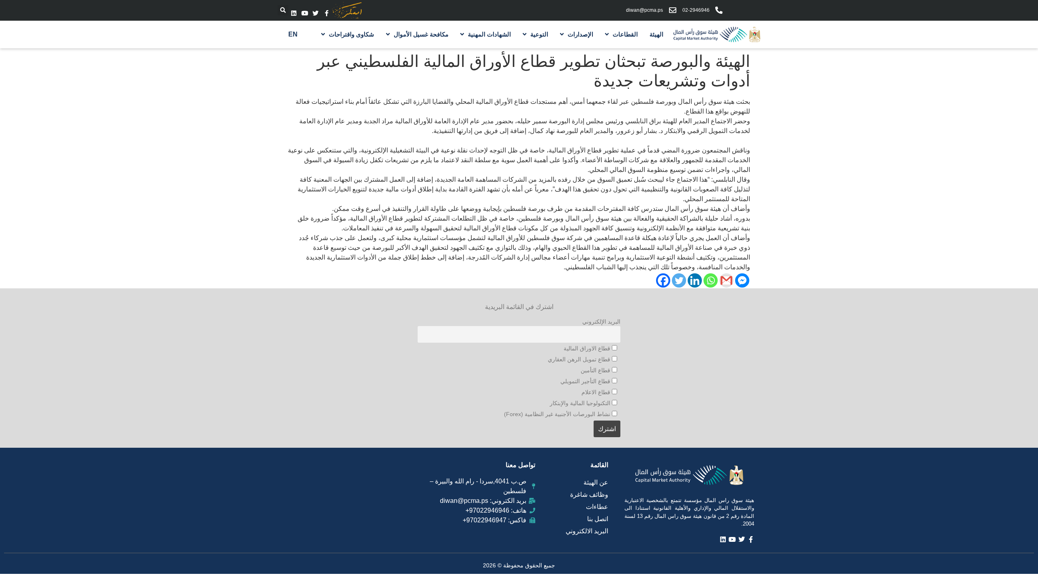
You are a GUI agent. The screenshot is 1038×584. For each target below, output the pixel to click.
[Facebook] (663, 280)
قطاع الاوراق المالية (588, 348)
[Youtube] (304, 13)
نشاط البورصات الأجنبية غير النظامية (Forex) (558, 414)
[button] (283, 10)
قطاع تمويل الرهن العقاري (580, 359)
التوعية (539, 34)
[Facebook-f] (326, 13)
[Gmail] (726, 280)
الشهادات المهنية (489, 34)
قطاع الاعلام (596, 392)
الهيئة (656, 34)
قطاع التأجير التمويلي (586, 381)
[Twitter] (315, 13)
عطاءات (597, 506)
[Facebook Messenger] (742, 280)
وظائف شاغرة (589, 494)
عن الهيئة (595, 482)
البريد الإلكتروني (601, 321)
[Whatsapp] (710, 280)
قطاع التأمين (596, 370)
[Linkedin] (293, 13)
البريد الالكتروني (587, 531)
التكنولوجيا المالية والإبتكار (581, 403)
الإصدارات (580, 34)
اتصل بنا (597, 518)
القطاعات (625, 34)
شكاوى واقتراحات (351, 34)
